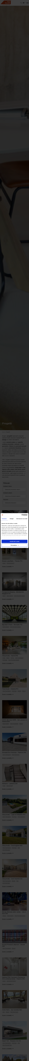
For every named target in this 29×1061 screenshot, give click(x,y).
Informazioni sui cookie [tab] (21, 518)
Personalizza (14, 545)
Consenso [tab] (4, 518)
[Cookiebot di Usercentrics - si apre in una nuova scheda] (21, 515)
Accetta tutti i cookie (14, 541)
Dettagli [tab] (11, 518)
